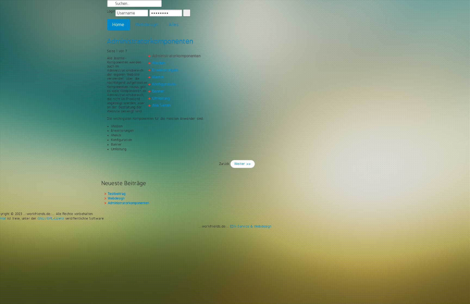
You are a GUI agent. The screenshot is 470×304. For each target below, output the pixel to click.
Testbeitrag (117, 194)
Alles (174, 24)
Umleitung (161, 98)
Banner (158, 91)
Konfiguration (164, 84)
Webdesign (146, 24)
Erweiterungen (165, 70)
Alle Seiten (161, 105)
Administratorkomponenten (150, 41)
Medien (158, 63)
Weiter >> (242, 164)
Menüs (158, 77)
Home (119, 24)
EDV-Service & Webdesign (251, 226)
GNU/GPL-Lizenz (51, 218)
